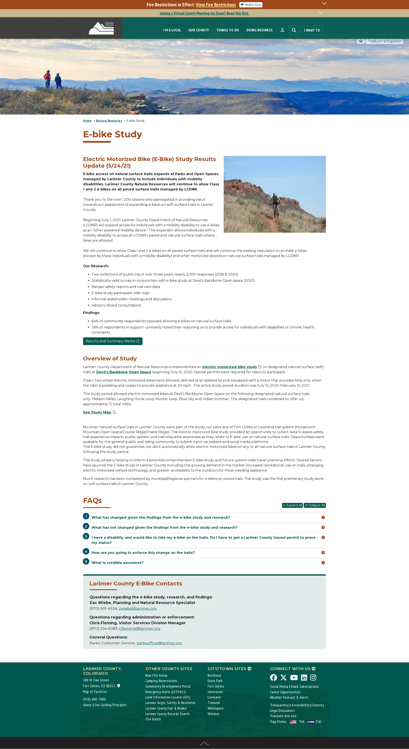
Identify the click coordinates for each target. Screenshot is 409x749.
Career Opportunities (285, 691)
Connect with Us (291, 668)
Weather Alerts (253, 5)
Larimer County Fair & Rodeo (166, 708)
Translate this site (283, 715)
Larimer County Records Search (167, 713)
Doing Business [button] (259, 30)
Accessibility (301, 705)
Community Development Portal (168, 686)
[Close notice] (325, 3)
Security (318, 705)
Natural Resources (109, 120)
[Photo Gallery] (361, 41)
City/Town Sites (228, 668)
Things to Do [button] (227, 30)
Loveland (214, 697)
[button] (282, 30)
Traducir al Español (384, 41)
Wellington (215, 708)
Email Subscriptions (305, 686)
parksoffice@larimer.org (159, 643)
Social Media (279, 686)
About (87, 704)
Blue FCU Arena (156, 675)
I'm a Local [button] (172, 30)
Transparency (279, 705)
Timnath (214, 702)
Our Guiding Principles (111, 704)
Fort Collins (216, 686)
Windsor (213, 713)
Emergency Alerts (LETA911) (165, 691)
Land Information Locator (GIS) (167, 697)
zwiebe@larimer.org (138, 608)
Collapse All (316, 505)
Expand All (294, 505)
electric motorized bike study (229, 367)
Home (87, 120)
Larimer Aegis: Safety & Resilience (170, 702)
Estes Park (215, 680)
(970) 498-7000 (94, 699)
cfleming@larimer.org (139, 628)
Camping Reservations (161, 680)
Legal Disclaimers (282, 710)
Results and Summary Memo (110, 341)
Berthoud (214, 675)
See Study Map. (97, 412)
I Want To (312, 30)
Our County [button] (199, 30)
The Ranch (153, 719)
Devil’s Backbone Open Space (123, 372)
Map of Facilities (95, 691)
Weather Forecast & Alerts (289, 697)
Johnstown (215, 691)
